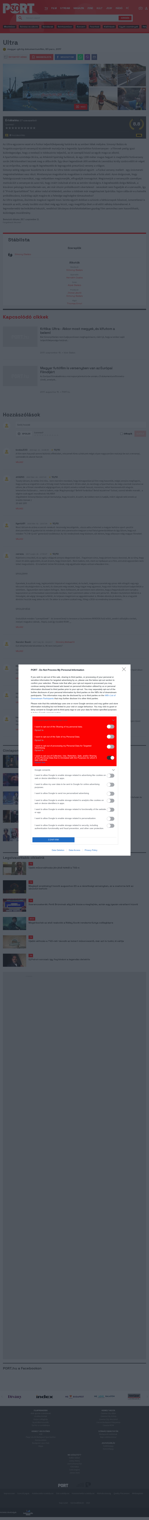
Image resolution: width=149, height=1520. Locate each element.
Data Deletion (58, 850)
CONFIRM (53, 840)
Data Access (74, 850)
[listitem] (74, 720)
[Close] (125, 670)
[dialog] (74, 760)
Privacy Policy (91, 850)
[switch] (110, 727)
